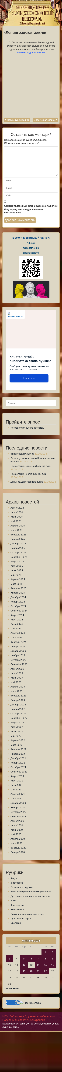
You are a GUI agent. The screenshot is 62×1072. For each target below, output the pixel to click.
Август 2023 (17, 668)
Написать (29, 378)
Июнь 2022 (16, 731)
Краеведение (17, 905)
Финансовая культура (22, 453)
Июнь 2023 (16, 677)
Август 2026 (17, 507)
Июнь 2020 (16, 829)
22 (45, 971)
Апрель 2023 (17, 686)
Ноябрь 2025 (17, 547)
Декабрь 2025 (18, 543)
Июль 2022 (16, 726)
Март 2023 (16, 691)
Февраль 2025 (18, 588)
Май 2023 (15, 682)
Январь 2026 (17, 538)
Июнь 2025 (16, 570)
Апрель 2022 (17, 740)
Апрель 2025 (17, 579)
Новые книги (17, 909)
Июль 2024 (16, 619)
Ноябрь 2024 (17, 601)
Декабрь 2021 (18, 758)
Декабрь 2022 (18, 704)
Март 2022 (16, 744)
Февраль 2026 (18, 534)
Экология (15, 922)
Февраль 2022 (18, 749)
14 (38, 964)
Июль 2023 (16, 673)
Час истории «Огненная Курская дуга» (31, 465)
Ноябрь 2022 (17, 708)
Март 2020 (16, 843)
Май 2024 (15, 628)
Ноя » (16, 988)
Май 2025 (15, 574)
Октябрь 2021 (18, 767)
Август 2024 (17, 615)
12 (24, 964)
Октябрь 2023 (18, 659)
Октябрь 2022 (18, 713)
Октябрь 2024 (18, 606)
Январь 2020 (17, 852)
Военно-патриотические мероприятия (30, 891)
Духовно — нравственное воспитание (30, 896)
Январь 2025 (17, 592)
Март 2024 (16, 637)
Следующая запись (44, 119)
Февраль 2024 (18, 641)
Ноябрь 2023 (17, 655)
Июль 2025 (16, 565)
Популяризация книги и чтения (27, 914)
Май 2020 (15, 834)
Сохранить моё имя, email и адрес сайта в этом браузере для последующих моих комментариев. (31, 209)
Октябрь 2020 (18, 811)
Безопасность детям (21, 887)
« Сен (9, 988)
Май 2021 (15, 789)
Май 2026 (15, 521)
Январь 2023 (17, 700)
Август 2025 (17, 561)
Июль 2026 (16, 512)
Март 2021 (16, 798)
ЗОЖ (13, 900)
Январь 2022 (17, 753)
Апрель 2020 (17, 838)
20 (31, 971)
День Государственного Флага (26, 481)
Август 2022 (17, 722)
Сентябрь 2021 (18, 771)
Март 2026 (16, 530)
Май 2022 (15, 735)
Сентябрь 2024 (18, 610)
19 (24, 971)
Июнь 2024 (16, 623)
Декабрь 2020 (18, 802)
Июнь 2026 (16, 516)
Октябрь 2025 (18, 552)
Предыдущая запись (18, 119)
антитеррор (16, 882)
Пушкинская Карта (20, 918)
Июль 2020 (16, 825)
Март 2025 (16, 583)
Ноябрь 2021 (17, 762)
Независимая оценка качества (27, 427)
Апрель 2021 (17, 793)
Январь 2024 (17, 646)
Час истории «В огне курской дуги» (29, 473)
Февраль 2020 (18, 847)
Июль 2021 (16, 780)
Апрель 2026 (17, 525)
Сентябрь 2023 (18, 664)
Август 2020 (17, 820)
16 (52, 964)
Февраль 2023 (18, 695)
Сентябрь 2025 (18, 556)
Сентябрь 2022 (18, 717)
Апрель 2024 (17, 632)
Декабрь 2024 (18, 597)
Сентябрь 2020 (18, 816)
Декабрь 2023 (18, 650)
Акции (13, 878)
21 (38, 971)
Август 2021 (17, 776)
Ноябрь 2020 (17, 807)
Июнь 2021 (16, 785)
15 (45, 964)
